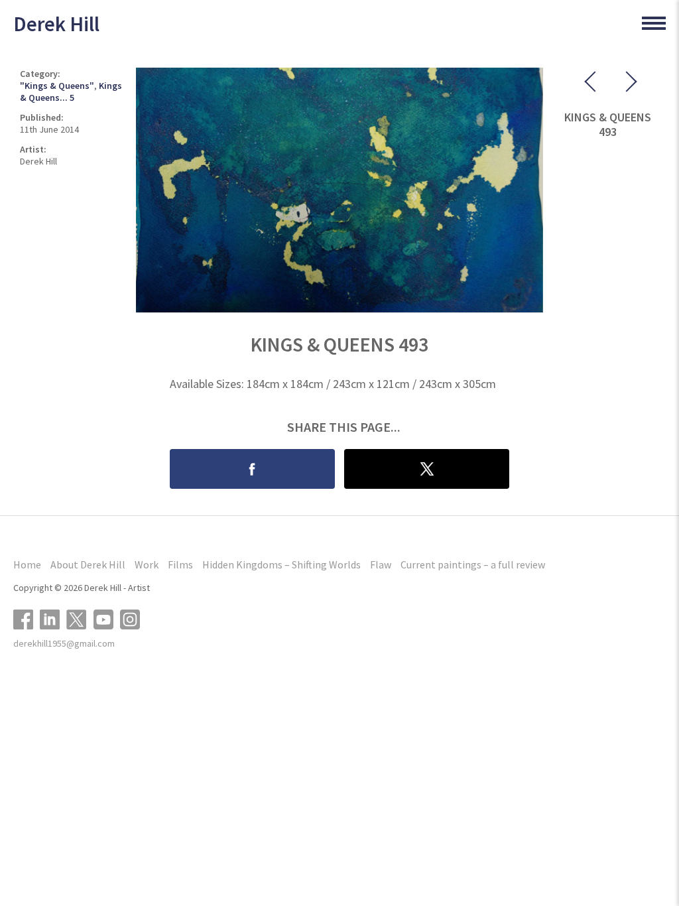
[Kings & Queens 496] (594, 84)
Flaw (380, 564)
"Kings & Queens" (57, 86)
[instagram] (133, 617)
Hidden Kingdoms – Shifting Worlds (281, 564)
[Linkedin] (53, 617)
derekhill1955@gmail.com (64, 643)
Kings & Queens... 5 (71, 91)
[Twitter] (79, 617)
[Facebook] (26, 617)
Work (146, 564)
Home (27, 564)
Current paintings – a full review (473, 564)
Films (180, 564)
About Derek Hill (87, 564)
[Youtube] (106, 617)
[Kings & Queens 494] (620, 84)
